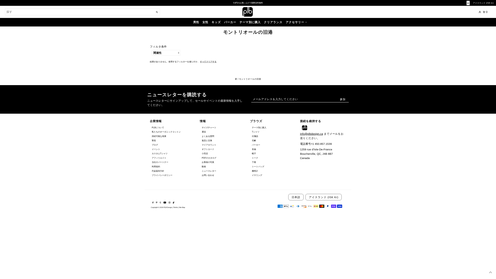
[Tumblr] (160, 202)
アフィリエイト (159, 158)
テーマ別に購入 (250, 22)
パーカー (230, 22)
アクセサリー (295, 22)
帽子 (254, 153)
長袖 (254, 149)
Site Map (182, 207)
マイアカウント (209, 145)
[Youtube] (164, 202)
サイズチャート (209, 127)
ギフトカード (208, 149)
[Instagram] (169, 202)
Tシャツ (255, 132)
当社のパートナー (160, 162)
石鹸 (254, 140)
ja (468, 3)
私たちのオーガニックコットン (166, 132)
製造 (154, 140)
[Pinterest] (156, 202)
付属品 (255, 136)
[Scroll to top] (490, 272)
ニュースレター (209, 171)
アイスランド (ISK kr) (483, 3)
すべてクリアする (208, 62)
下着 (254, 162)
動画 (204, 166)
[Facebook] (152, 202)
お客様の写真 (208, 162)
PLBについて (158, 127)
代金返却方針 (158, 171)
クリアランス (273, 22)
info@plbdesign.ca (311, 133)
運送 (204, 132)
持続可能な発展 (159, 136)
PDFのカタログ (209, 158)
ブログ (155, 145)
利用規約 (156, 166)
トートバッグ (258, 166)
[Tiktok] (173, 202)
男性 (196, 22)
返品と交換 (207, 140)
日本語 (296, 197)
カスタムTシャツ (160, 153)
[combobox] (79, 12)
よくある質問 (208, 136)
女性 (205, 22)
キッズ (216, 22)
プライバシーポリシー (162, 175)
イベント (156, 149)
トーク (255, 158)
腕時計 (255, 171)
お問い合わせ (208, 175)
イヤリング (257, 175)
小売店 (205, 153)
